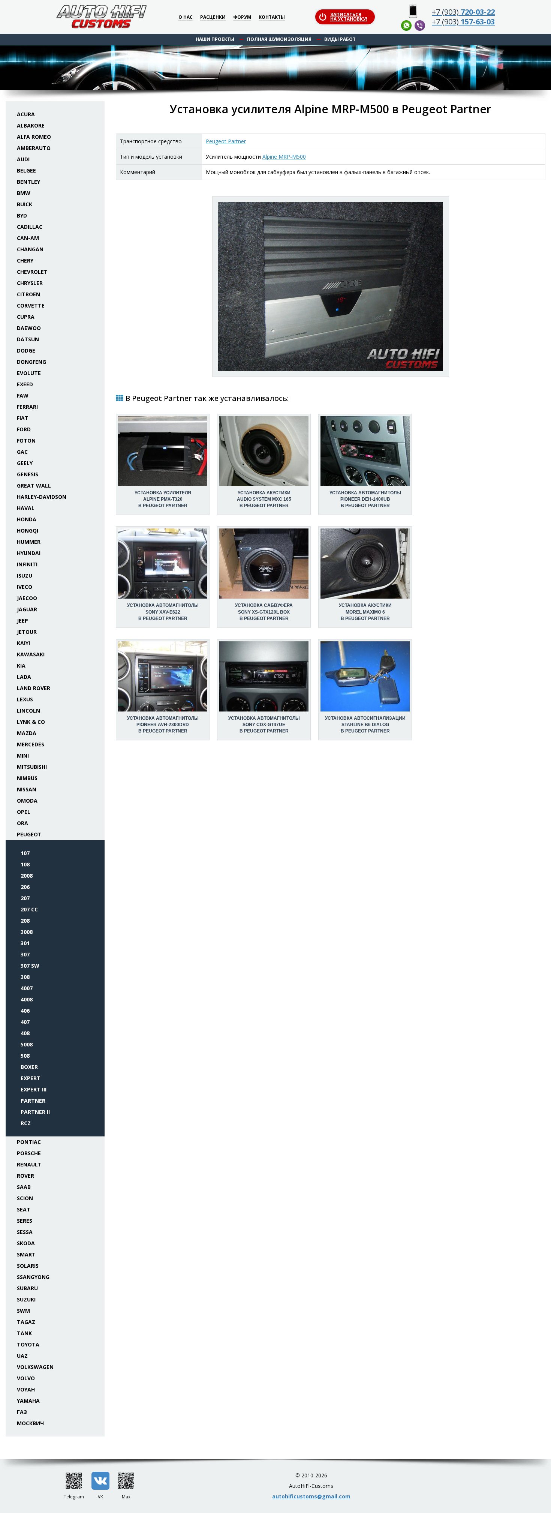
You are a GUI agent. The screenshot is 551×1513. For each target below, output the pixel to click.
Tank (24, 1333)
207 (25, 898)
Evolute (29, 373)
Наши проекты (215, 39)
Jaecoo (27, 598)
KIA (21, 665)
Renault (29, 1164)
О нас (185, 17)
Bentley (28, 181)
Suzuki (26, 1299)
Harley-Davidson (41, 496)
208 (25, 920)
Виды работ (340, 39)
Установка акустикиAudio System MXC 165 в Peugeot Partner (264, 499)
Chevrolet (32, 271)
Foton (26, 440)
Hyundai (28, 553)
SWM (23, 1310)
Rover (25, 1175)
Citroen (28, 294)
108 (25, 864)
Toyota (28, 1344)
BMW (23, 193)
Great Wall (34, 485)
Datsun (28, 339)
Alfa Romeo (34, 136)
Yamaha (28, 1400)
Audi (23, 159)
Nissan (26, 789)
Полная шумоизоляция (279, 39)
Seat (23, 1209)
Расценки (213, 17)
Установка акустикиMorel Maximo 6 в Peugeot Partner (365, 612)
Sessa (25, 1231)
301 (25, 943)
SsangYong (33, 1276)
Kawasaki (31, 654)
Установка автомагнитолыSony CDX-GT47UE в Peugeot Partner (264, 725)
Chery (25, 260)
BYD (22, 215)
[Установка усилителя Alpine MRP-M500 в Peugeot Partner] (330, 286)
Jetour (27, 631)
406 (25, 1010)
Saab (24, 1186)
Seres (24, 1220)
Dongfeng (31, 361)
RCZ (26, 1123)
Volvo (26, 1378)
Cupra (25, 316)
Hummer (28, 541)
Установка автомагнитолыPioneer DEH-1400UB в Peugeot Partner (365, 499)
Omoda (27, 800)
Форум (242, 17)
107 (25, 853)
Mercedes (30, 744)
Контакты (272, 17)
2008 (27, 875)
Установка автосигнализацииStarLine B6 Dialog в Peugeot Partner (365, 725)
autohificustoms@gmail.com (311, 1496)
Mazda (26, 733)
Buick (24, 204)
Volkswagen (35, 1366)
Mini (23, 755)
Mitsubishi (32, 766)
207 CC (29, 909)
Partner (33, 1100)
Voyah (26, 1389)
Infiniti (27, 564)
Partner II (35, 1111)
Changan (30, 249)
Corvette (31, 305)
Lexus (25, 699)
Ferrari (27, 406)
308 (25, 976)
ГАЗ (22, 1411)
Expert (30, 1078)
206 (25, 886)
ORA (22, 823)
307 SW (30, 965)
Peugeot (29, 834)
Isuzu (24, 575)
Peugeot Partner (226, 141)
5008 (27, 1044)
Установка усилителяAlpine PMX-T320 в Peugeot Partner (163, 499)
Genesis (27, 474)
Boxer (29, 1066)
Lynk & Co (31, 721)
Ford (24, 429)
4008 (27, 999)
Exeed (25, 384)
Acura (26, 114)
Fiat (22, 418)
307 (25, 954)
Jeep (22, 620)
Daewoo (29, 328)
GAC (22, 451)
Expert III (33, 1089)
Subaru (27, 1288)
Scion (25, 1198)
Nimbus (27, 778)
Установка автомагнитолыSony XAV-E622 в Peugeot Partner (163, 612)
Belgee (26, 170)
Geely (25, 463)
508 (25, 1055)
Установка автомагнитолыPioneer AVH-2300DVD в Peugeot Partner (163, 725)
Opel (23, 811)
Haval (25, 508)
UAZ (22, 1355)
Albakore (31, 125)
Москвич (30, 1423)
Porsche (29, 1153)
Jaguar (27, 609)
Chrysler (30, 283)
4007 (27, 988)
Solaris (28, 1265)
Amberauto (34, 148)
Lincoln (28, 710)
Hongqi (27, 530)
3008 (27, 931)
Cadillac (29, 226)
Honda (26, 519)
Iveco (24, 586)
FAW (22, 395)
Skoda (26, 1243)
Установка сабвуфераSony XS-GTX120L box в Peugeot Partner (264, 612)
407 (25, 1021)
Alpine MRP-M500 (284, 156)
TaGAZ (26, 1321)
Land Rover (33, 688)
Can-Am (28, 238)
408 (25, 1033)
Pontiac (29, 1141)
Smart (26, 1254)
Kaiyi (23, 643)
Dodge (26, 350)
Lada (24, 676)
